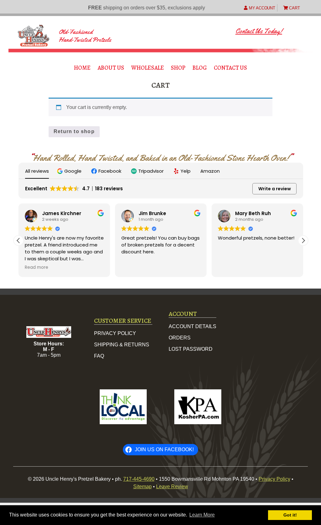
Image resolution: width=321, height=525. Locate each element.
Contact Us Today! (258, 31)
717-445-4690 (139, 479)
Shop (178, 68)
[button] (70, 171)
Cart (294, 8)
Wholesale (147, 68)
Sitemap (142, 486)
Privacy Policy (115, 333)
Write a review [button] (274, 189)
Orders (180, 337)
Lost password (191, 349)
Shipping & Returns (121, 344)
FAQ (99, 356)
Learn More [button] (202, 514)
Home (82, 68)
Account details (192, 326)
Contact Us (230, 68)
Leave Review (172, 486)
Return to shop (74, 131)
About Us (110, 68)
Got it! (290, 514)
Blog (199, 68)
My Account (261, 8)
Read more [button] (36, 267)
